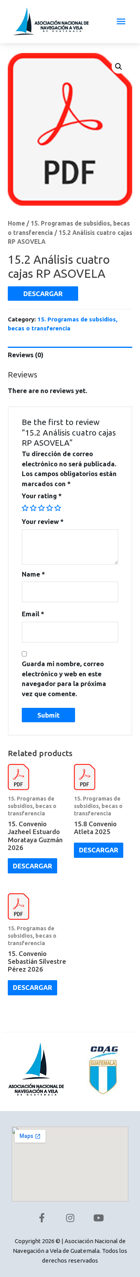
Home (16, 223)
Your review (43, 521)
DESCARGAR (43, 293)
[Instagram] (70, 1217)
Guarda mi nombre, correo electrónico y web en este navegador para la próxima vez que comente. (64, 678)
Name (33, 574)
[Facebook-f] (41, 1217)
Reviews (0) (26, 354)
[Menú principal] (121, 22)
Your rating (42, 495)
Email (33, 613)
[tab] (70, 355)
